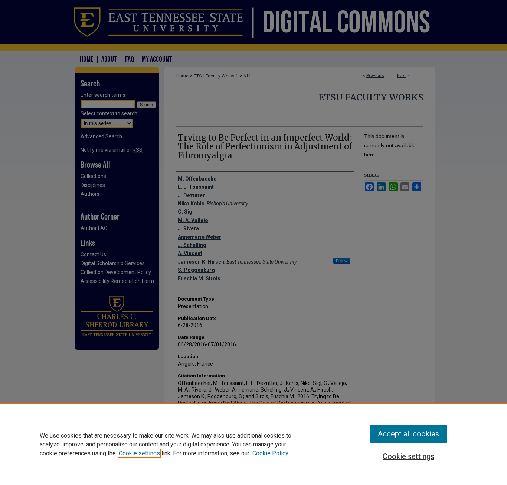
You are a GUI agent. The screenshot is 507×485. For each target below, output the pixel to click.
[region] (253, 444)
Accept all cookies (408, 433)
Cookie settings (139, 453)
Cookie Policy (270, 453)
